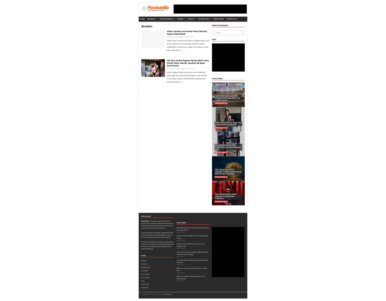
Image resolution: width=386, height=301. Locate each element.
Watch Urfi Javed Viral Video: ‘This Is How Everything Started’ (228, 124)
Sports (191, 19)
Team (143, 281)
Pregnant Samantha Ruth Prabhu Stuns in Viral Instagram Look (228, 147)
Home (142, 19)
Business (151, 19)
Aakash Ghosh (187, 69)
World (180, 19)
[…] (180, 50)
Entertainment (166, 19)
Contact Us (232, 19)
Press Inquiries (145, 274)
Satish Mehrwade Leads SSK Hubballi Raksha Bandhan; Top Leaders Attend (227, 98)
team (165, 223)
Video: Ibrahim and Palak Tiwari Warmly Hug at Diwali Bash (187, 32)
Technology (203, 19)
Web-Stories (219, 19)
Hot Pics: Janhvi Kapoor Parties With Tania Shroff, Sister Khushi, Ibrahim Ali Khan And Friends (188, 63)
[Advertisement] (210, 9)
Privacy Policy (145, 277)
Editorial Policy (145, 267)
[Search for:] (228, 32)
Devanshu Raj (186, 37)
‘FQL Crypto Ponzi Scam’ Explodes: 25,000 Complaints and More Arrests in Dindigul (228, 172)
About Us (144, 260)
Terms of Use (145, 284)
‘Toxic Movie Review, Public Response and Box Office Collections (226, 196)
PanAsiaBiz (144, 221)
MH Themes (168, 294)
